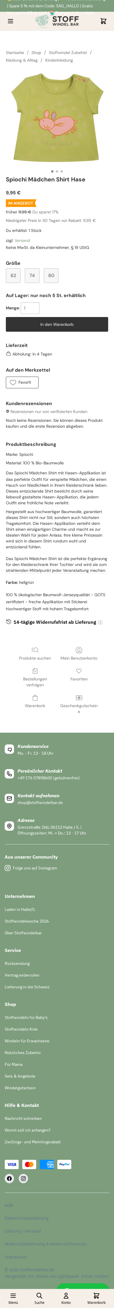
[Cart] (103, 21)
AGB (9, 1205)
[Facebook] (9, 1178)
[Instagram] (23, 1178)
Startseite (15, 52)
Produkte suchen (35, 658)
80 (51, 275)
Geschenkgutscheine (79, 708)
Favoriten (79, 679)
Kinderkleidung (59, 60)
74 (32, 275)
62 (13, 275)
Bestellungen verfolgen (35, 681)
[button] (22, 382)
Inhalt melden (95, 1276)
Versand (22, 240)
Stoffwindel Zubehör (68, 52)
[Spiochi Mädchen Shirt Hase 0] (57, 118)
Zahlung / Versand (23, 1231)
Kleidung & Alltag (22, 60)
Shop (36, 52)
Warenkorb (35, 705)
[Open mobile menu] (10, 21)
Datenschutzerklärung (27, 1218)
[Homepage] (57, 21)
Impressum (16, 1257)
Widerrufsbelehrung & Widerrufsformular (46, 1244)
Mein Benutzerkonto (79, 658)
